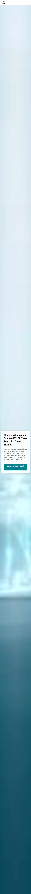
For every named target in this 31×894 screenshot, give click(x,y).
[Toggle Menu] (27, 3)
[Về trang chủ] (3, 2)
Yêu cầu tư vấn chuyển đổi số (15, 467)
